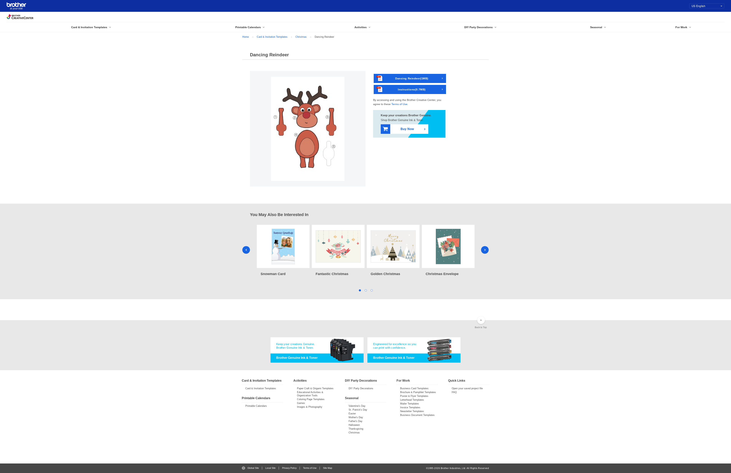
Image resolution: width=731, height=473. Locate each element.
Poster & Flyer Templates (414, 396)
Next (485, 250)
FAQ (454, 392)
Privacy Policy (289, 468)
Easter (352, 413)
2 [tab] (366, 290)
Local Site (270, 468)
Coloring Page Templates (311, 399)
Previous (246, 250)
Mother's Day (356, 417)
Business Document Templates (417, 415)
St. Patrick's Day (358, 409)
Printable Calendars (256, 405)
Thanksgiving (356, 428)
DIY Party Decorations (361, 388)
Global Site (253, 468)
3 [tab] (371, 290)
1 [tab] (360, 290)
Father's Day (355, 421)
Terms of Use (399, 104)
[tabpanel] (283, 251)
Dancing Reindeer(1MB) (411, 78)
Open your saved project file (467, 388)
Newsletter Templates (412, 411)
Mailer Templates (409, 403)
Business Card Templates (414, 388)
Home (245, 36)
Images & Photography (309, 406)
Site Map (327, 468)
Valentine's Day (357, 405)
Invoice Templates (410, 407)
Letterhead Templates (412, 399)
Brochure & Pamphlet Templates (418, 392)
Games (301, 403)
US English (698, 6)
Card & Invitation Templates (272, 36)
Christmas (301, 36)
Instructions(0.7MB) (412, 89)
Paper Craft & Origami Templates (315, 388)
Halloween (354, 425)
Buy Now (407, 129)
